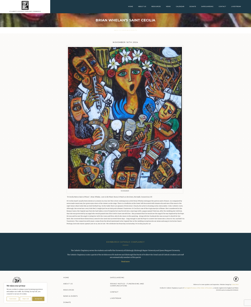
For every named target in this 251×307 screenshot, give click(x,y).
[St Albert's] (25, 5)
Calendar (180, 6)
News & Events (70, 296)
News (168, 6)
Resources (156, 6)
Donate (192, 6)
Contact (222, 6)
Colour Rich (234, 284)
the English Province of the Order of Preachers (198, 288)
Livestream (236, 6)
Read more (125, 261)
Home (130, 6)
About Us (142, 6)
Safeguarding (207, 6)
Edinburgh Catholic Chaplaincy (125, 242)
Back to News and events (125, 30)
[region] (25, 293)
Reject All (26, 299)
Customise (12, 299)
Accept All (38, 299)
